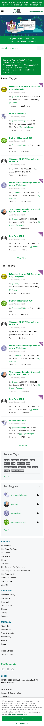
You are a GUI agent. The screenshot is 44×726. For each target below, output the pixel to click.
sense (35, 467)
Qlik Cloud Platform (9, 549)
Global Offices (7, 651)
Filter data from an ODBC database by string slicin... (24, 88)
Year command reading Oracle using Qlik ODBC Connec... (24, 210)
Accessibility (6, 637)
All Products (6, 545)
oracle (6, 460)
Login (31, 2)
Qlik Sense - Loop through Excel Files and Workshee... (24, 183)
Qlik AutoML (6, 556)
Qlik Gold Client (7, 581)
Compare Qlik (6, 605)
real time (22, 467)
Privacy (4, 640)
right (29, 467)
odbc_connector (10, 467)
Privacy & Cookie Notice (11, 693)
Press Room (6, 629)
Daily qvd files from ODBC (20, 138)
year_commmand (17, 471)
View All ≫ (22, 258)
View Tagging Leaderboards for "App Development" (22, 485)
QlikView (4, 560)
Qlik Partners (6, 598)
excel (32, 460)
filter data (20, 463)
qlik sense (15, 460)
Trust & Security (7, 633)
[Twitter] (3, 669)
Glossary (4, 609)
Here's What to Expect (26, 41)
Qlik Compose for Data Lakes (13, 567)
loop (28, 463)
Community (22, 67)
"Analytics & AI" (31, 65)
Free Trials (5, 602)
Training (4, 612)
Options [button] (40, 48)
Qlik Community (8, 664)
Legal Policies (6, 689)
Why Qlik (4, 585)
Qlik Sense (5, 553)
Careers (4, 644)
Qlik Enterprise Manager (11, 574)
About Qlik (5, 626)
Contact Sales (7, 654)
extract (6, 463)
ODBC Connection (17, 113)
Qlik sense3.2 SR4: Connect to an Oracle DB (24, 160)
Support (4, 616)
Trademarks (6, 696)
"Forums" (9, 67)
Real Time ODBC (16, 236)
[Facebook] (12, 669)
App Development (21, 25)
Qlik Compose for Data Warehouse (15, 570)
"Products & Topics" (11, 65)
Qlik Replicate (6, 563)
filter (13, 463)
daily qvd (24, 460)
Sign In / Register (36, 11)
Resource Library (8, 595)
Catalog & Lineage (8, 578)
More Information (22, 723)
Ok (22, 718)
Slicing (6, 471)
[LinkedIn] (7, 669)
